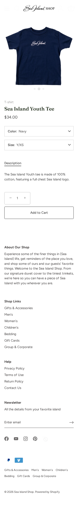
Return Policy (13, 381)
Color (12, 131)
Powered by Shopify (47, 491)
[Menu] (7, 8)
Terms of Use (14, 375)
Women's (11, 321)
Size (11, 145)
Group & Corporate (18, 347)
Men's (8, 314)
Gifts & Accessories (18, 308)
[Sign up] (71, 422)
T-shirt (9, 102)
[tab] (15, 163)
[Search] (17, 9)
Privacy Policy (14, 368)
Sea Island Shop (24, 491)
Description (12, 163)
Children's (11, 327)
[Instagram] (25, 438)
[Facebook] (6, 438)
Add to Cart (39, 213)
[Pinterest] (35, 438)
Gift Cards (12, 340)
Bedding (10, 334)
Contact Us (12, 388)
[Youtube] (16, 438)
